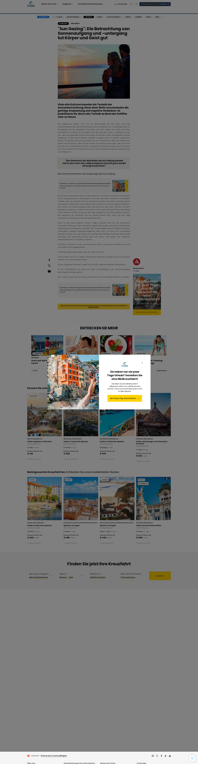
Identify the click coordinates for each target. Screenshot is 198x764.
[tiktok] (165, 756)
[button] (192, 758)
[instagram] (153, 756)
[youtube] (170, 756)
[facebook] (161, 756)
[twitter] (157, 756)
